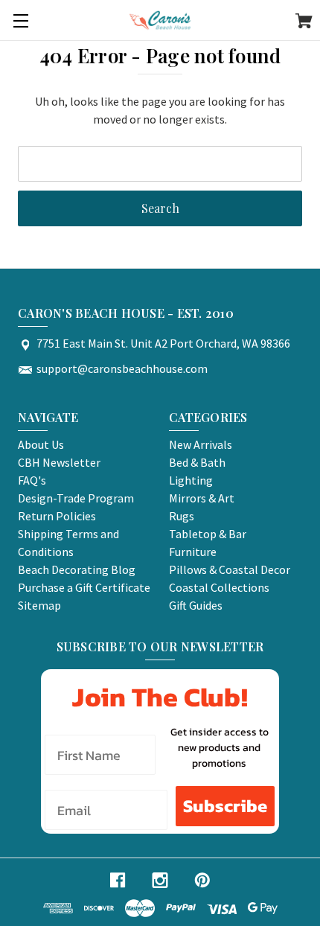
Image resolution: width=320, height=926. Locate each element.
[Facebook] (117, 880)
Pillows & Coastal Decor (229, 569)
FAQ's (32, 480)
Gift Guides (196, 605)
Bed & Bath (197, 462)
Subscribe (225, 806)
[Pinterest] (202, 880)
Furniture (193, 551)
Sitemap (39, 605)
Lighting (191, 480)
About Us (41, 444)
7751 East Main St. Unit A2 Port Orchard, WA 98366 (163, 343)
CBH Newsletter (59, 462)
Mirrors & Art (201, 498)
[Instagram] (160, 880)
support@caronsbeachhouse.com (122, 368)
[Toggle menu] (20, 20)
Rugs (181, 515)
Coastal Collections (219, 587)
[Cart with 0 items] (304, 23)
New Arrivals (200, 444)
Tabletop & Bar (207, 533)
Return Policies (57, 515)
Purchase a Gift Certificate (84, 587)
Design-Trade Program (76, 498)
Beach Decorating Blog (76, 569)
